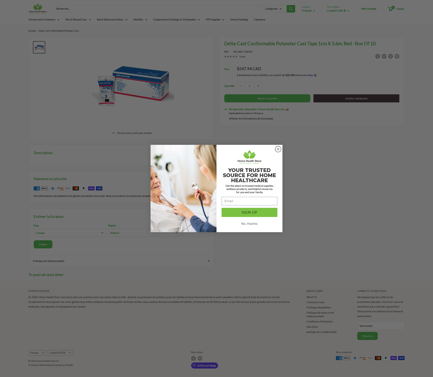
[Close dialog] (278, 149)
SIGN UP (249, 212)
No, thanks (249, 224)
